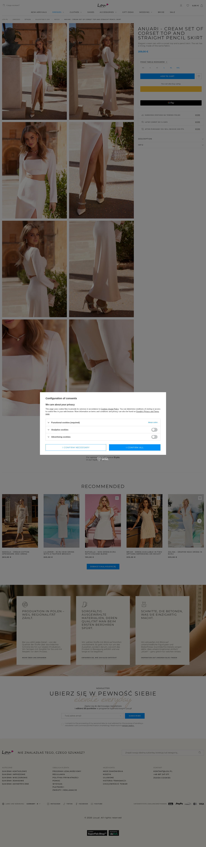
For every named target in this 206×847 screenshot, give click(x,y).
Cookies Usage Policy (110, 409)
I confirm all (134, 447)
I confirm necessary (76, 447)
